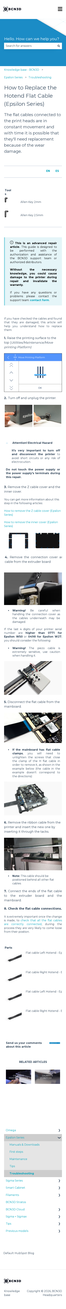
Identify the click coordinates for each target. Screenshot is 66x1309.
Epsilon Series (13, 77)
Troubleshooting (39, 77)
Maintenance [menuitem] (18, 1159)
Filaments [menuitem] (12, 1195)
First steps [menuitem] (16, 1151)
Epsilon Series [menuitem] (15, 1137)
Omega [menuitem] (11, 1130)
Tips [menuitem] (12, 1166)
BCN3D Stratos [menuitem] (16, 1202)
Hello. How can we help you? (31, 38)
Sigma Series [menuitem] (14, 1180)
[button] (59, 1130)
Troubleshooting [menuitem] (21, 1173)
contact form (39, 300)
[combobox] (30, 46)
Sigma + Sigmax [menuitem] (16, 1216)
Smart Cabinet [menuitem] (15, 1187)
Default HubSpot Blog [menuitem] (18, 1253)
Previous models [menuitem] (17, 1231)
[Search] (59, 46)
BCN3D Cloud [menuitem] (15, 1209)
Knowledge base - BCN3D (21, 69)
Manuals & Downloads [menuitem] (24, 1144)
